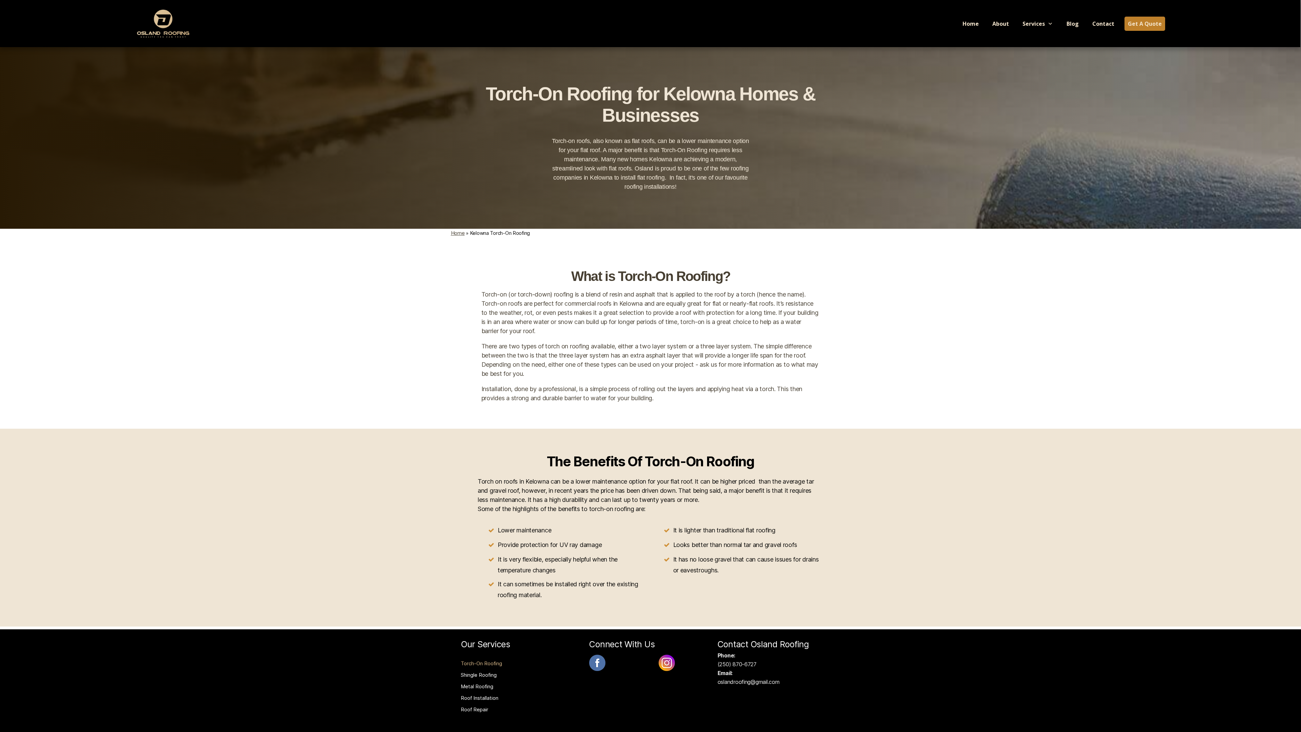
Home (458, 233)
